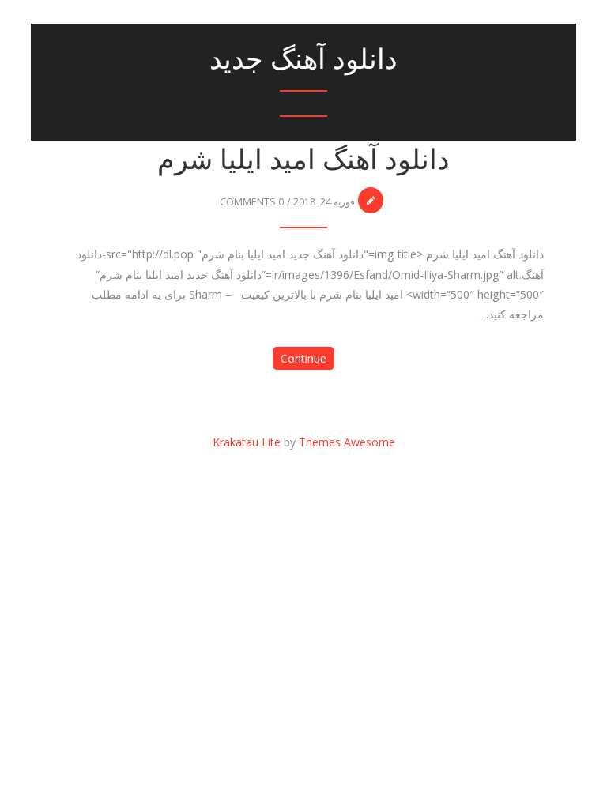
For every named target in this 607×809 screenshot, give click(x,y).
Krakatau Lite (247, 442)
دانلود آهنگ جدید (303, 59)
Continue (303, 358)
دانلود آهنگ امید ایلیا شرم (303, 159)
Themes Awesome (347, 442)
